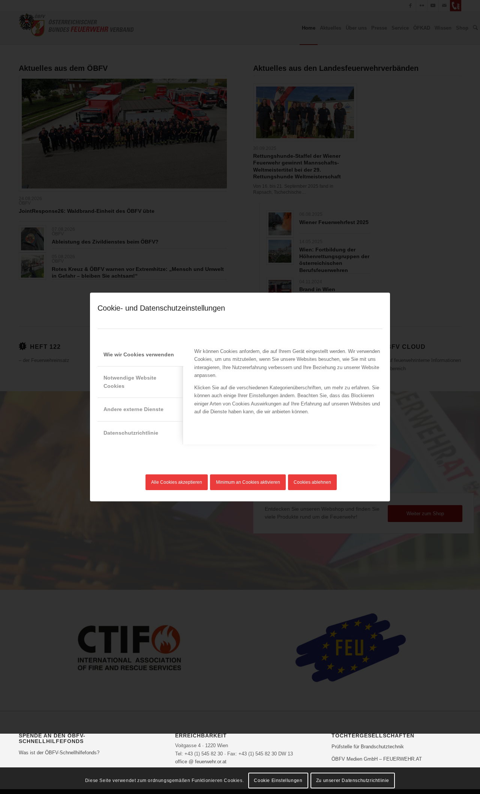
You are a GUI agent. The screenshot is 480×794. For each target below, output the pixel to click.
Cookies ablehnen (312, 482)
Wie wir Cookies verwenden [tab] (139, 354)
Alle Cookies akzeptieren (176, 482)
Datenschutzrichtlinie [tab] (131, 433)
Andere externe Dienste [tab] (134, 409)
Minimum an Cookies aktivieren (248, 482)
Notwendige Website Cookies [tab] (130, 382)
